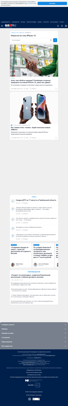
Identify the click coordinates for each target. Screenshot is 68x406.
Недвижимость (5, 22)
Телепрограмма (31, 22)
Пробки (62, 22)
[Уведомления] (62, 26)
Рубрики (4, 329)
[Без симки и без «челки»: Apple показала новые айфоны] (34, 108)
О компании (6, 337)
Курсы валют (54, 22)
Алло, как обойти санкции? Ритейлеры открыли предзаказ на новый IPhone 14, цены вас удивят (31, 81)
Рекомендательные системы (34, 374)
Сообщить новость (8, 324)
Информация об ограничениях (34, 370)
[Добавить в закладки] (56, 89)
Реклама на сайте (8, 333)
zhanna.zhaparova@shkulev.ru (28, 362)
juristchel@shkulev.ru (50, 355)
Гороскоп (46, 22)
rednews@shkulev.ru (41, 354)
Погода (23, 22)
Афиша (39, 22)
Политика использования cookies (34, 372)
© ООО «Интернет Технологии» (34, 395)
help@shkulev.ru (37, 357)
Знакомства (15, 22)
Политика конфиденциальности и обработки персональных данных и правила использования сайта (34, 377)
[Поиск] (58, 26)
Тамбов (13, 32)
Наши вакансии (7, 342)
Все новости (20, 32)
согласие (30, 3)
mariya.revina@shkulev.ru (28, 364)
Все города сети (7, 346)
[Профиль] (66, 26)
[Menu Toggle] (2, 26)
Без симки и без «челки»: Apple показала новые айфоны (30, 129)
